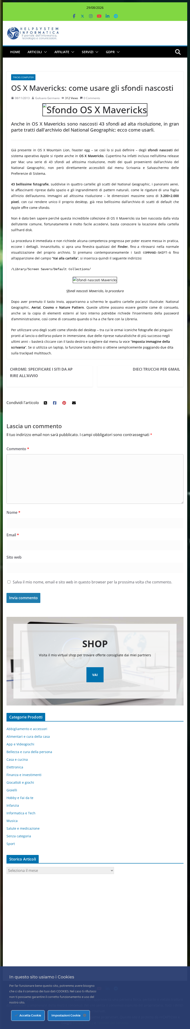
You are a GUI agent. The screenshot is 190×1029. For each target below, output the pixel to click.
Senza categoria (18, 836)
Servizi (87, 52)
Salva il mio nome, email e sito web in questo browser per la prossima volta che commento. (92, 582)
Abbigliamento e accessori (26, 729)
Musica (12, 821)
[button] (44, 52)
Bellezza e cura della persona (29, 752)
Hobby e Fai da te (19, 798)
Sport (10, 843)
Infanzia (12, 805)
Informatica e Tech (20, 813)
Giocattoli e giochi (20, 782)
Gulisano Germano (47, 98)
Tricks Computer (23, 77)
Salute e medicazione (23, 828)
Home (15, 52)
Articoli (35, 52)
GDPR (110, 52)
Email (12, 534)
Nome (13, 512)
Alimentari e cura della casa (28, 736)
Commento (17, 448)
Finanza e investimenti (23, 775)
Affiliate (61, 52)
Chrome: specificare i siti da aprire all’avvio (41, 372)
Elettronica (14, 767)
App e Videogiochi (20, 744)
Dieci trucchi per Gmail (156, 369)
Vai (95, 675)
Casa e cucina (17, 759)
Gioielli (11, 790)
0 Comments (92, 98)
